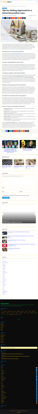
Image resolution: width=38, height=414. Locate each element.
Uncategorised (5, 291)
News (3, 282)
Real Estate (4, 284)
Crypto (4, 269)
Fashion (4, 274)
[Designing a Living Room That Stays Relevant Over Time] (19, 162)
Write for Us (2, 342)
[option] (19, 214)
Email (3, 191)
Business (4, 268)
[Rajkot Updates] (7, 2)
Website (21, 191)
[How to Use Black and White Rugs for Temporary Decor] (7, 162)
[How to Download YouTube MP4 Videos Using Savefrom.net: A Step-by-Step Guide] (4, 237)
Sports (4, 285)
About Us (2, 338)
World (3, 294)
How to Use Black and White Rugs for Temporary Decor (7, 166)
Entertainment (5, 272)
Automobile (4, 261)
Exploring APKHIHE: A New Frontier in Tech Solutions (16, 240)
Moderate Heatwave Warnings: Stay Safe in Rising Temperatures (16, 222)
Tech (2, 314)
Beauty (4, 264)
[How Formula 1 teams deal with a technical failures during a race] (4, 233)
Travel (4, 289)
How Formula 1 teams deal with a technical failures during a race (19, 231)
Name (3, 187)
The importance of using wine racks (14, 248)
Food (3, 275)
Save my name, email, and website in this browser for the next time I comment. (16, 195)
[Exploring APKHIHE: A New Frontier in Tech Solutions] (4, 241)
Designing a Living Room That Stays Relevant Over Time (19, 166)
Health (4, 278)
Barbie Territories (5, 262)
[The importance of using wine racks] (4, 249)
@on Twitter (3, 344)
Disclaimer (2, 336)
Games (14, 312)
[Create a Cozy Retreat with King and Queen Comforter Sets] (31, 162)
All (1, 311)
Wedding (4, 292)
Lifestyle (4, 281)
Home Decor (7, 6)
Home (4, 6)
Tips (3, 288)
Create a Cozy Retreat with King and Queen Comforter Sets (30, 166)
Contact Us (2, 339)
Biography (4, 265)
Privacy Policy (3, 335)
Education (4, 271)
